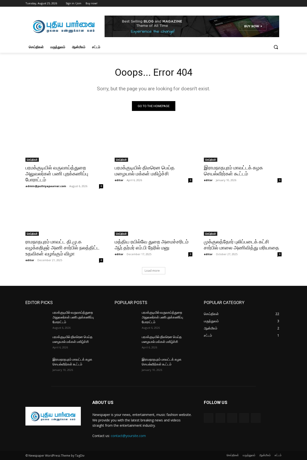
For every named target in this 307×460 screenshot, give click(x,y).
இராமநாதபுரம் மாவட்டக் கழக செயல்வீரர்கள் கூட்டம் (233, 171)
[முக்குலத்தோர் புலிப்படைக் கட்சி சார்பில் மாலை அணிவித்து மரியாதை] (243, 216)
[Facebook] (252, 3)
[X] (265, 3)
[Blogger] (208, 418)
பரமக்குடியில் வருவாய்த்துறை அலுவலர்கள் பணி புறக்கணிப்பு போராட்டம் (56, 174)
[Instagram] (259, 3)
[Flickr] (232, 418)
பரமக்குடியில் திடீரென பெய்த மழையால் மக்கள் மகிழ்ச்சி (145, 171)
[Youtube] (279, 3)
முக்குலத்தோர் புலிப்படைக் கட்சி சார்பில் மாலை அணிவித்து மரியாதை (241, 245)
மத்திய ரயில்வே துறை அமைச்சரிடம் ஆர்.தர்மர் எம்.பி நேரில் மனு (152, 245)
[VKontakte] (255, 418)
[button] (276, 47)
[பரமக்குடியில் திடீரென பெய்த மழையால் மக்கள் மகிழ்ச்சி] (153, 142)
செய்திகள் (32, 159)
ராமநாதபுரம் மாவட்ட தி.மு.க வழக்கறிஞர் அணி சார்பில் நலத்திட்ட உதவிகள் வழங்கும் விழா (62, 248)
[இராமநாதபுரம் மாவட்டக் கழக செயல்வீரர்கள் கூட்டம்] (243, 142)
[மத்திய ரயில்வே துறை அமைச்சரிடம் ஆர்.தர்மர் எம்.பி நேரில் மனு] (153, 216)
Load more (152, 271)
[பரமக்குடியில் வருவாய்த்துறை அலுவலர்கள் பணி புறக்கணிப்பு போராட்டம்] (64, 142)
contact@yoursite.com (128, 435)
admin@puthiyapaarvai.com (45, 186)
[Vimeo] (272, 3)
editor (119, 180)
